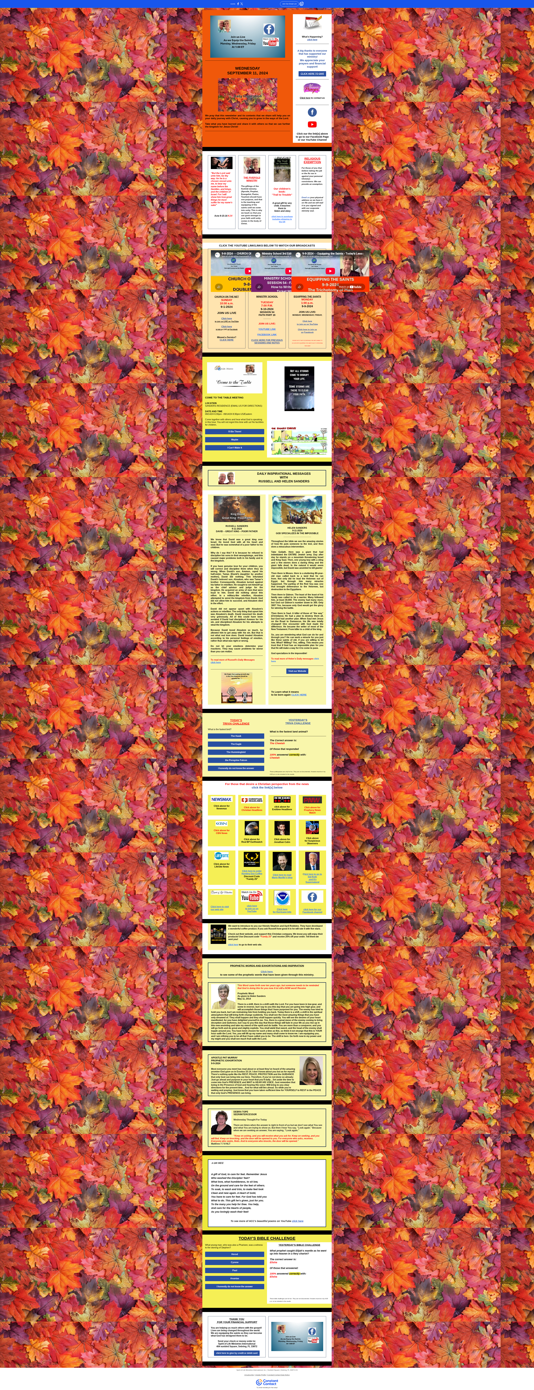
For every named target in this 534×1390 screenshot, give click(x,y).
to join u (219, 329)
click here (312, 40)
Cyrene (234, 1262)
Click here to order (252, 871)
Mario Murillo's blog (282, 877)
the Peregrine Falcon (236, 760)
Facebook (234, 329)
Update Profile (260, 1375)
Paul (234, 1270)
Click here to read (282, 875)
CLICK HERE (227, 340)
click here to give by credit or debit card (237, 1353)
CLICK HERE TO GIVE (312, 74)
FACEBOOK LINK (267, 334)
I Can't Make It (234, 448)
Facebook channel (312, 912)
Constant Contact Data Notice (278, 1375)
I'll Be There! (234, 431)
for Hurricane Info (282, 912)
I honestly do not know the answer (236, 768)
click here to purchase (282, 216)
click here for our (312, 909)
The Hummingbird (236, 752)
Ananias (234, 1278)
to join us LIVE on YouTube (227, 321)
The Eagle (236, 744)
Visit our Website (297, 671)
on (228, 329)
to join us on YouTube (307, 324)
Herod (234, 1254)
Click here (305, 98)
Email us (306, 197)
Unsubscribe (249, 1375)
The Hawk (236, 736)
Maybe (234, 439)
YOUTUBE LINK (267, 329)
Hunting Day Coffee (252, 873)
